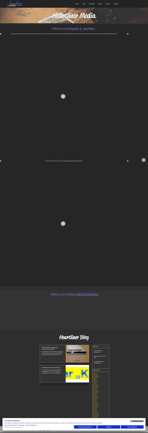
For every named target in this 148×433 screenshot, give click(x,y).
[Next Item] (144, 160)
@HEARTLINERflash (86, 294)
